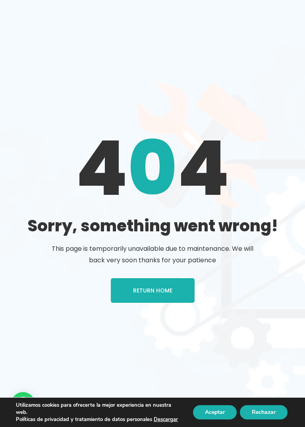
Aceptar (215, 412)
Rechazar (264, 412)
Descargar (166, 419)
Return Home (152, 290)
